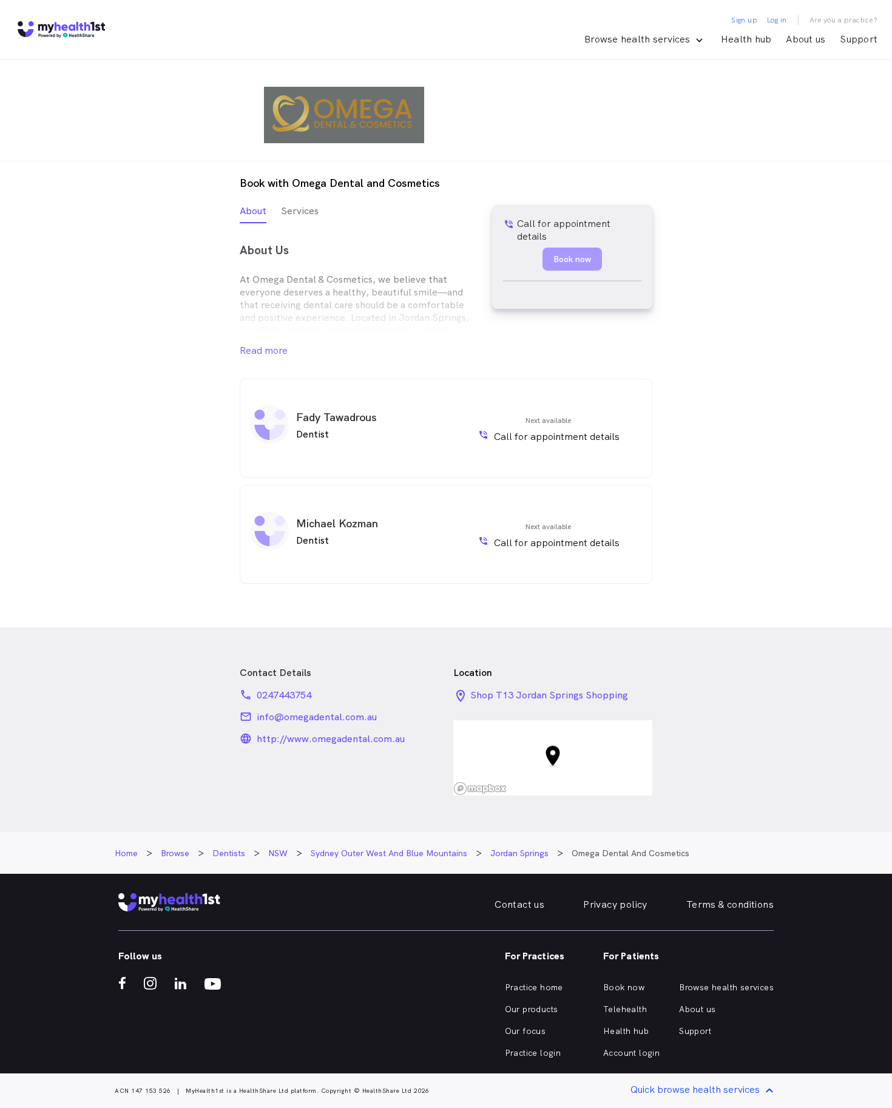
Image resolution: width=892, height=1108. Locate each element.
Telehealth (625, 1009)
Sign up (744, 20)
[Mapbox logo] (480, 789)
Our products (531, 1009)
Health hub (746, 39)
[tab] (253, 213)
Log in (776, 20)
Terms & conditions (730, 904)
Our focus (525, 1030)
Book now (623, 987)
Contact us (519, 904)
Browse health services (726, 987)
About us (805, 39)
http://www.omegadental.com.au (331, 738)
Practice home (534, 987)
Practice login (533, 1052)
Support (858, 39)
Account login (631, 1052)
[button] (553, 758)
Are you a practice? (843, 20)
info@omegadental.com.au (317, 717)
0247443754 (284, 695)
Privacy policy (615, 904)
